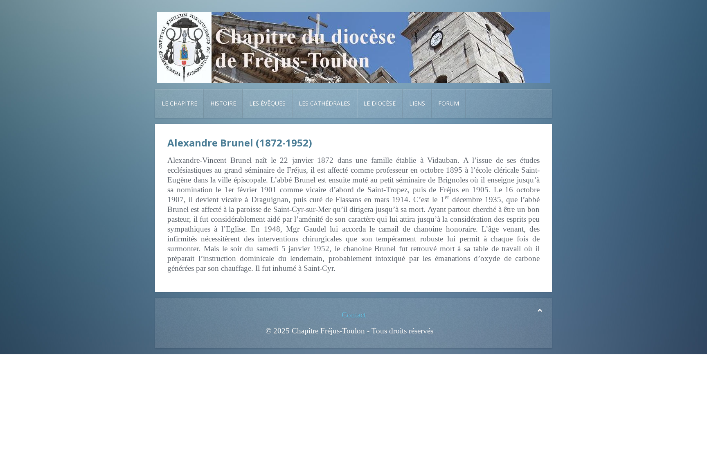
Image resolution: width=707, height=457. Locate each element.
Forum (448, 103)
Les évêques (267, 103)
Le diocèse (379, 103)
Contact (354, 315)
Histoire (223, 103)
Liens (417, 103)
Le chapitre (179, 103)
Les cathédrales (324, 103)
